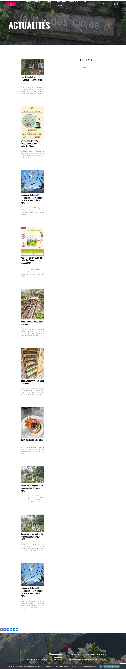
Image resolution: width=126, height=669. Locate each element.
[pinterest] (114, 4)
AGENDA (48, 2)
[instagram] (110, 4)
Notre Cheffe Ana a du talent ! (32, 441)
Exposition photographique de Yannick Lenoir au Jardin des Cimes (31, 79)
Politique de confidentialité (111, 666)
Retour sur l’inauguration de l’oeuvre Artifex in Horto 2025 (32, 488)
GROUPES (38, 2)
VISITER (28, 2)
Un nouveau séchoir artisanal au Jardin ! (32, 382)
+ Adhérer (86, 2)
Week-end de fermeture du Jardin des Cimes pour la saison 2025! (31, 260)
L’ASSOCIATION (73, 2)
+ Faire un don (57, 6)
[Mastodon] (103, 4)
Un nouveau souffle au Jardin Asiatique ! (32, 323)
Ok (100, 666)
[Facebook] (107, 4)
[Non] (123, 666)
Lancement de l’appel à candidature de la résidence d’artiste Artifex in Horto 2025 (32, 199)
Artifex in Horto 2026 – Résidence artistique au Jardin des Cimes (30, 143)
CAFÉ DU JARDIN (60, 2)
